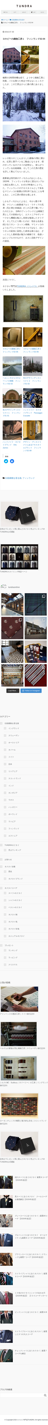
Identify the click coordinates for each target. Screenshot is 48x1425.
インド (11, 786)
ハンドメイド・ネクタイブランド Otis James (12, 445)
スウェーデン (13, 735)
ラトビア (12, 821)
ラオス (11, 800)
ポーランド (12, 814)
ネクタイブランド (15, 879)
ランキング (12, 950)
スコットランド (14, 778)
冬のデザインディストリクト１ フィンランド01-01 (12, 413)
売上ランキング (14, 850)
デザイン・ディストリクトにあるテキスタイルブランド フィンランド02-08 (32, 446)
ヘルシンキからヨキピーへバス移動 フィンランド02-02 (12, 381)
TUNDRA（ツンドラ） (27, 286)
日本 (10, 764)
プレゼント (9, 945)
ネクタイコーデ (11, 888)
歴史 (10, 871)
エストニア (12, 836)
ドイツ (11, 757)
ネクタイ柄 (12, 915)
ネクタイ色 (12, 922)
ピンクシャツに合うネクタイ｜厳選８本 (31, 1312)
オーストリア (13, 743)
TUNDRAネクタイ (12, 845)
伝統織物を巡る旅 (13, 478)
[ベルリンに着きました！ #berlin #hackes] (12, 604)
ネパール (12, 750)
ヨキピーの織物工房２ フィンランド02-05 (12, 350)
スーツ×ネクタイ (15, 893)
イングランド (13, 728)
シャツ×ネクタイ (15, 900)
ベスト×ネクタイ (15, 907)
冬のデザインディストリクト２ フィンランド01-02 (32, 381)
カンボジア (12, 793)
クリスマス (12, 965)
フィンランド (29, 478)
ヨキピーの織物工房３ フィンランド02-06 (32, 350)
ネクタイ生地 (13, 929)
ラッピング (12, 957)
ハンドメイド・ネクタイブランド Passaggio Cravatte (32, 413)
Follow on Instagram (32, 691)
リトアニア (12, 771)
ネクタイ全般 (10, 867)
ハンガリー (12, 807)
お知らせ (8, 859)
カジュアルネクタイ (16, 936)
